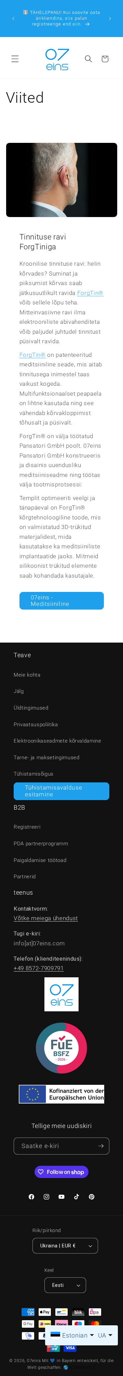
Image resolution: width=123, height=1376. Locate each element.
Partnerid (25, 877)
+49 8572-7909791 (39, 968)
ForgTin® (90, 293)
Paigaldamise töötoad (40, 860)
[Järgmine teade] (110, 18)
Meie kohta (27, 675)
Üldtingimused (31, 708)
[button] (15, 59)
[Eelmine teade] (13, 18)
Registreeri (27, 827)
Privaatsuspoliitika (36, 725)
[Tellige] (101, 1146)
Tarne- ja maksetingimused (47, 758)
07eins (34, 1360)
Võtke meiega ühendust (46, 918)
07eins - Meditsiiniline (50, 601)
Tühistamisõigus (34, 774)
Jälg (19, 691)
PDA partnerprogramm (41, 844)
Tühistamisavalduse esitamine (53, 791)
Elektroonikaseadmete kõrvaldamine (57, 741)
